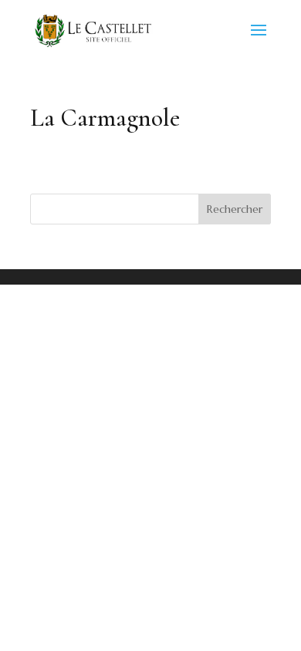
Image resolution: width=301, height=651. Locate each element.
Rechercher (234, 209)
